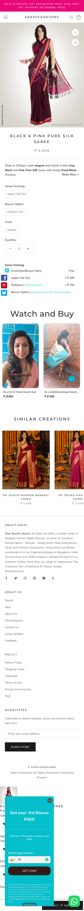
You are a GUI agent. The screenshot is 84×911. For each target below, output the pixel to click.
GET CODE (29, 871)
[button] (12, 859)
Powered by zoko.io (29, 904)
